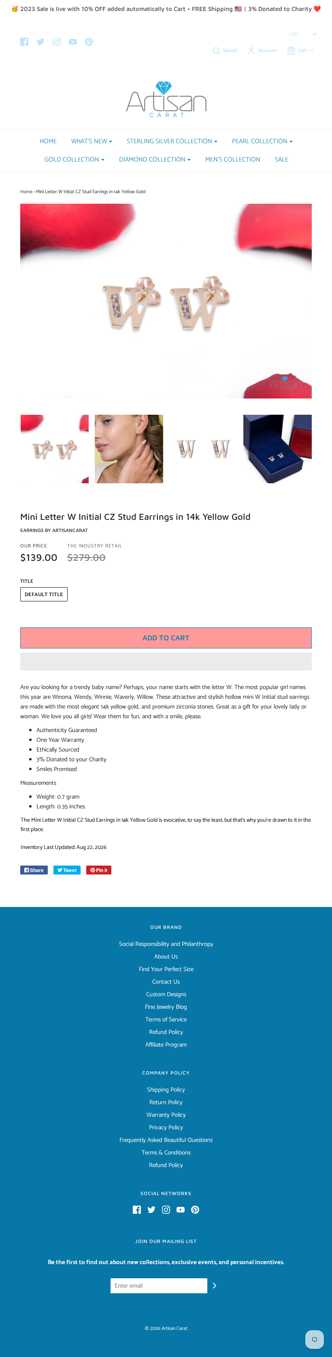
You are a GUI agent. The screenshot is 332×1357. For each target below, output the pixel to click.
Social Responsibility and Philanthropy (166, 944)
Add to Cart (166, 637)
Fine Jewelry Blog (166, 1007)
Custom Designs (166, 994)
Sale (281, 159)
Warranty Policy (166, 1115)
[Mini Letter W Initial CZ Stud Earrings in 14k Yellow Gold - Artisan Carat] (54, 449)
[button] (166, 661)
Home (48, 141)
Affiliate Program (166, 1045)
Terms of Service (166, 1020)
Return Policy (166, 1102)
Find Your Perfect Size (166, 969)
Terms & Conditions (166, 1153)
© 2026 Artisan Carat (166, 1328)
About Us (166, 957)
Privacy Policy (166, 1128)
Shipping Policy (166, 1090)
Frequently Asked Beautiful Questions (166, 1140)
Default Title (44, 594)
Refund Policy (166, 1032)
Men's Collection (232, 159)
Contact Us (166, 982)
